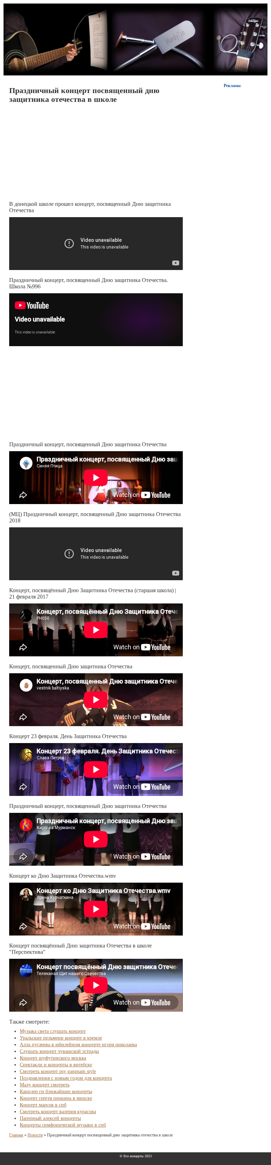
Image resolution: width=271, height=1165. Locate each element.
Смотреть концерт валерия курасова (58, 1111)
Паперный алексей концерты (50, 1118)
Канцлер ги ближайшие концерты (56, 1091)
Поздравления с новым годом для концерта (66, 1078)
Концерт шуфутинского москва (53, 1058)
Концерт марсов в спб (43, 1105)
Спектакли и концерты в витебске (56, 1064)
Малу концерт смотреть (45, 1084)
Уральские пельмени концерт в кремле (61, 1038)
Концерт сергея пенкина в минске (56, 1098)
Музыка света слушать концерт (53, 1031)
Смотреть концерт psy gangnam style (58, 1071)
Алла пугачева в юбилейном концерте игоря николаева (78, 1044)
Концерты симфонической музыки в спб (63, 1125)
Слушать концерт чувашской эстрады (59, 1051)
